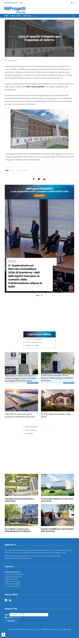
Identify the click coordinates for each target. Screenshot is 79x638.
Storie (12, 15)
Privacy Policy (17, 617)
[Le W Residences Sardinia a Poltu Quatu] (57, 400)
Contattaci (27, 15)
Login (21, 2)
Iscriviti (11, 621)
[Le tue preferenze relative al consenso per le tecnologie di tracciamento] (3, 634)
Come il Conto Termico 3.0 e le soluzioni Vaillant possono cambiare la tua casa (57, 378)
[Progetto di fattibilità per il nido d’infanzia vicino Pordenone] (57, 515)
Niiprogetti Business (11, 2)
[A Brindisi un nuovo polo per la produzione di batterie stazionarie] (21, 400)
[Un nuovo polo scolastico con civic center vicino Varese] (57, 485)
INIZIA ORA (39, 195)
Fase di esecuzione (32, 345)
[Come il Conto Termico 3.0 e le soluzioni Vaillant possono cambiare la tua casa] (57, 363)
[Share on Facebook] (33, 179)
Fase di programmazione (34, 339)
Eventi (19, 15)
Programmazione (31, 427)
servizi (12, 170)
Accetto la (9, 617)
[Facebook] (71, 2)
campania (19, 170)
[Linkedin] (74, 2)
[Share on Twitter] (39, 179)
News (6, 15)
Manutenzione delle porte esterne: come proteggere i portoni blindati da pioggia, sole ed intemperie (20, 378)
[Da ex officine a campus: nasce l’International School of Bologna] (21, 515)
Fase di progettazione (33, 342)
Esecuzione (29, 433)
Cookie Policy (66, 629)
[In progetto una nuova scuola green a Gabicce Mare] (21, 485)
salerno (26, 170)
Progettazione (30, 430)
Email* (7, 615)
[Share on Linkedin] (44, 179)
